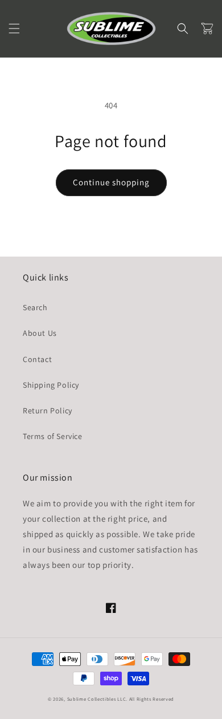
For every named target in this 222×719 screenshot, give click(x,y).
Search (35, 307)
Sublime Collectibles (91, 699)
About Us (40, 333)
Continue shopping (111, 182)
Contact (37, 359)
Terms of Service (53, 436)
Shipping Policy (51, 385)
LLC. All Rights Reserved (145, 699)
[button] (14, 28)
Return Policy (47, 410)
